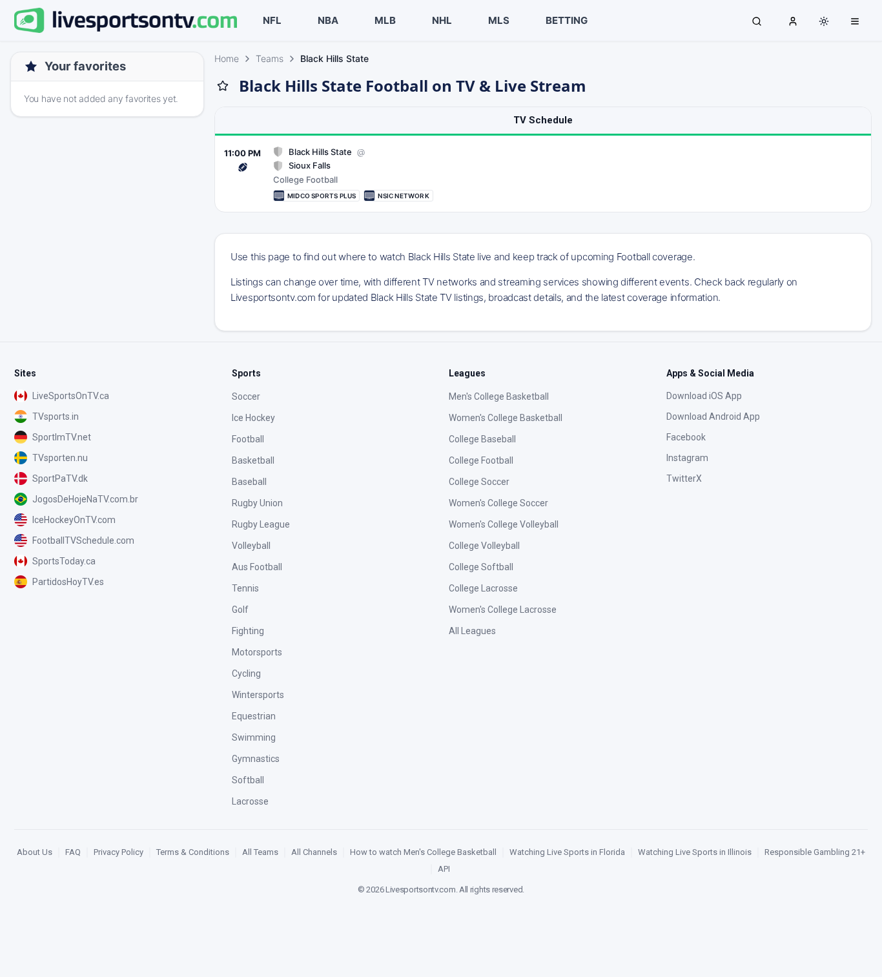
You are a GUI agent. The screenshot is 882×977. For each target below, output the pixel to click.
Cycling (246, 673)
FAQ (73, 852)
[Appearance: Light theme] (824, 21)
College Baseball (482, 439)
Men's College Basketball (499, 396)
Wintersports (258, 695)
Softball (248, 780)
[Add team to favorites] (222, 85)
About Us (34, 852)
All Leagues (472, 631)
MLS (498, 20)
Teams (269, 58)
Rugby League (261, 524)
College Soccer (479, 482)
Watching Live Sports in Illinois (695, 852)
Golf (240, 609)
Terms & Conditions (192, 852)
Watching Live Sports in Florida (567, 852)
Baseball (249, 482)
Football (248, 439)
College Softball (481, 567)
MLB (385, 20)
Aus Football (257, 567)
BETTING (567, 20)
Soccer (246, 396)
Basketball (253, 460)
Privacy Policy (118, 852)
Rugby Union (257, 503)
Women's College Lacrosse (503, 609)
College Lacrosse (483, 588)
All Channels (314, 852)
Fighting (248, 631)
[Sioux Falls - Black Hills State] (543, 174)
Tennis (245, 588)
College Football (481, 460)
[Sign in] (793, 21)
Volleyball (251, 545)
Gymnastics (256, 759)
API (444, 869)
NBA (328, 20)
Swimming (254, 737)
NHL (442, 20)
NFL (272, 20)
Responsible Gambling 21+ (814, 852)
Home (226, 58)
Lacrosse (250, 801)
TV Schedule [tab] (543, 120)
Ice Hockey (253, 418)
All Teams (260, 852)
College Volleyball (484, 545)
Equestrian (254, 716)
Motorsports (257, 652)
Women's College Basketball (505, 418)
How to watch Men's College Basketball (423, 852)
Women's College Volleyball (504, 524)
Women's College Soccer (498, 503)
